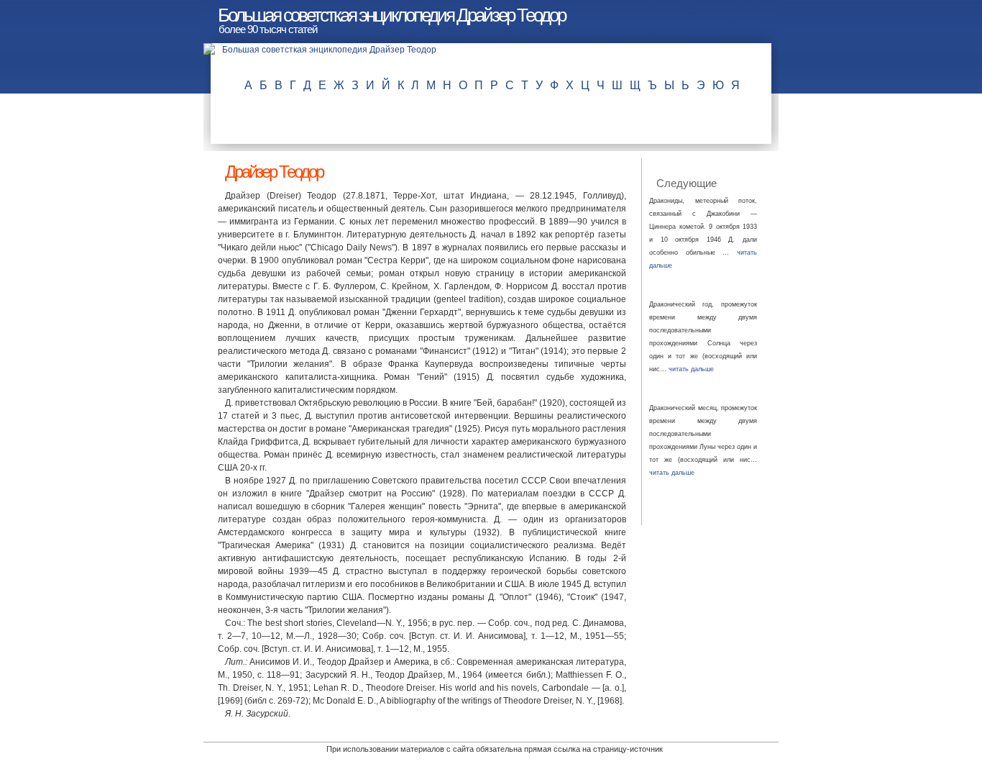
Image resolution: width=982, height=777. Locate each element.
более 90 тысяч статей (268, 29)
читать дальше (691, 369)
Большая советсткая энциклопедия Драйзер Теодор (391, 15)
